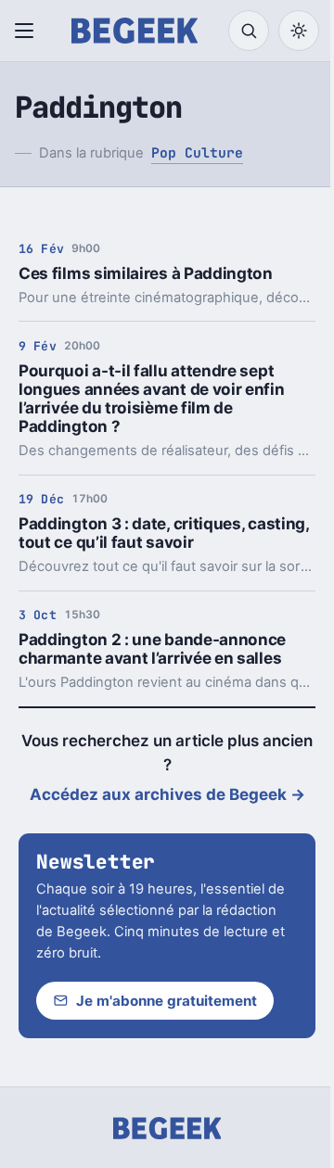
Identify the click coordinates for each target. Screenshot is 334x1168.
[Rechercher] (248, 30)
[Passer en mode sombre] (298, 30)
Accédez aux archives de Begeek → (167, 794)
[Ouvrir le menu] (28, 31)
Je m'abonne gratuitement (166, 1000)
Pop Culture (197, 152)
